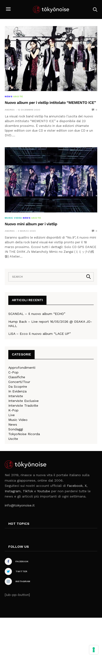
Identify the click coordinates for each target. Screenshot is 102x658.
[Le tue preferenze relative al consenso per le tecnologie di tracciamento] (93, 649)
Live (11, 415)
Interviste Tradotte (23, 405)
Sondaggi (15, 429)
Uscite (18, 96)
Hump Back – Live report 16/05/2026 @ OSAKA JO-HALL (50, 324)
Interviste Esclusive (23, 400)
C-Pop (13, 372)
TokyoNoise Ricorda (24, 434)
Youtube (43, 491)
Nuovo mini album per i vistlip (31, 224)
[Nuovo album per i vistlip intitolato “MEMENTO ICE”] (51, 58)
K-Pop (13, 410)
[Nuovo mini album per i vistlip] (51, 179)
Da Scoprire (17, 386)
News (8, 96)
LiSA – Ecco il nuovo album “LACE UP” (39, 334)
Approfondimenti (21, 367)
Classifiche (16, 377)
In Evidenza (17, 391)
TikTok (28, 491)
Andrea (10, 109)
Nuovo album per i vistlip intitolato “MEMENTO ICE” (50, 102)
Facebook (75, 486)
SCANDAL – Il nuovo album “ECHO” (36, 314)
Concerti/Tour (19, 381)
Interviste (15, 396)
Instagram (13, 491)
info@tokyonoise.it (20, 505)
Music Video (13, 218)
